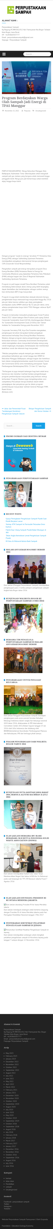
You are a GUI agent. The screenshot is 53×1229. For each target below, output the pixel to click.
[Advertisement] (26, 141)
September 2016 (12, 1157)
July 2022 (9, 1076)
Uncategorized (41, 111)
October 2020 (11, 1101)
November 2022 (12, 1064)
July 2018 (9, 1132)
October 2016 (11, 1155)
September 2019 (12, 1121)
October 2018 (11, 1124)
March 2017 (10, 1140)
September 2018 (12, 1126)
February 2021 (11, 1090)
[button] (6, 494)
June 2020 (10, 1112)
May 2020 (10, 1115)
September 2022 (12, 1070)
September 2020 (12, 1104)
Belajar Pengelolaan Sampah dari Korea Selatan (40, 409)
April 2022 (10, 1084)
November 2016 (12, 1152)
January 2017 (11, 1146)
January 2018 (11, 1138)
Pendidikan (10, 1184)
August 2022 (11, 1073)
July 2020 (9, 1109)
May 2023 (10, 1053)
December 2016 (12, 1149)
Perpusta (27, 111)
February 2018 (11, 1135)
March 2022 (10, 1087)
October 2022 (11, 1067)
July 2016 (9, 1163)
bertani (8, 1178)
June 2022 (10, 1078)
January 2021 (11, 1092)
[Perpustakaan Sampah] (26, 9)
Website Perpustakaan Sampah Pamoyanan (18, 1219)
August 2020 (11, 1107)
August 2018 (11, 1129)
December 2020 (12, 1095)
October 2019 (11, 1118)
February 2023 (11, 1056)
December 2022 (12, 1061)
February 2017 (11, 1143)
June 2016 (10, 1166)
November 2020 (12, 1098)
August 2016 (11, 1160)
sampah (9, 1187)
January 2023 (11, 1059)
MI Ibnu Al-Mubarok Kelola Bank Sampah (21, 541)
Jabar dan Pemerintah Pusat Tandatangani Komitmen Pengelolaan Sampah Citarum (13, 411)
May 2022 (10, 1081)
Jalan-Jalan (10, 1181)
